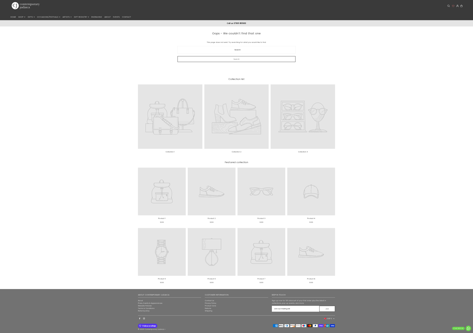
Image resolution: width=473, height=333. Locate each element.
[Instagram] (144, 319)
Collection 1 (170, 152)
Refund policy (143, 311)
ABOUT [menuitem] (107, 17)
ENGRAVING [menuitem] (96, 17)
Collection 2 (236, 152)
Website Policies (145, 306)
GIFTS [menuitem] (30, 17)
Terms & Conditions (146, 308)
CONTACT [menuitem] (126, 17)
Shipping (208, 311)
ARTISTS (66, 17)
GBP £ (329, 318)
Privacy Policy (210, 303)
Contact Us (209, 300)
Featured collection (236, 162)
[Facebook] (139, 319)
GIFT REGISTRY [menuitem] (80, 17)
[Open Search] (449, 6)
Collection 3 (303, 152)
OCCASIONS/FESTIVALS (47, 17)
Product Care (210, 306)
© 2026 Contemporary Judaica (151, 329)
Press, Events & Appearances (150, 303)
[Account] (453, 5)
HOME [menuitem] (13, 17)
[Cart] (461, 6)
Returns (208, 308)
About (140, 300)
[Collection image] (170, 116)
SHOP (20, 17)
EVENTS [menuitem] (116, 17)
